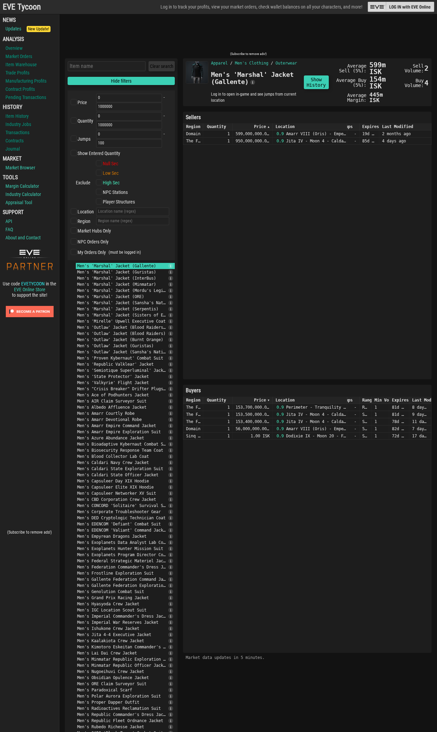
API (8, 221)
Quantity (85, 121)
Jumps (83, 139)
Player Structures (119, 202)
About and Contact (23, 237)
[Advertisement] (248, 35)
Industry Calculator (23, 194)
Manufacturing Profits (25, 81)
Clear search (161, 66)
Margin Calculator (22, 186)
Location (85, 211)
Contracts (14, 140)
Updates (27, 28)
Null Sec (110, 163)
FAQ (9, 229)
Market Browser (20, 167)
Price (82, 102)
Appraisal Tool (18, 202)
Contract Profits (20, 89)
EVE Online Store (29, 289)
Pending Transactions (25, 97)
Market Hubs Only (94, 231)
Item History (17, 116)
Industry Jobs (18, 124)
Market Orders (18, 56)
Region (83, 221)
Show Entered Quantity (98, 153)
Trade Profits (17, 72)
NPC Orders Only (93, 241)
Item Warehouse (21, 64)
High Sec (111, 182)
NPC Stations (115, 192)
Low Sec (110, 173)
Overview (14, 48)
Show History (316, 82)
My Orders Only (91, 252)
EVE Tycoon (22, 7)
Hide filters (121, 81)
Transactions (17, 132)
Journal (12, 149)
